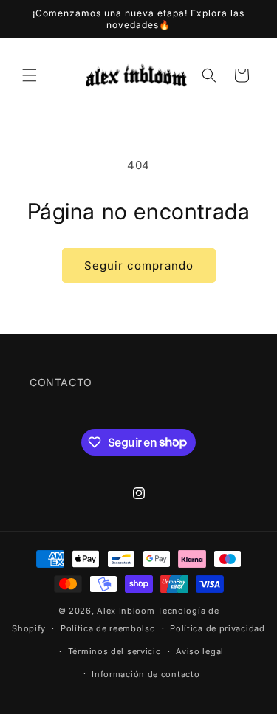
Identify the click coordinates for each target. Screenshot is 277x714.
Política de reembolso (108, 628)
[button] (29, 75)
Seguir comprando (139, 265)
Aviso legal (200, 651)
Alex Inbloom (125, 610)
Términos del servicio (115, 651)
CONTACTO (61, 382)
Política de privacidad (217, 628)
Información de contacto (145, 674)
